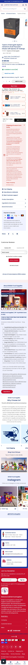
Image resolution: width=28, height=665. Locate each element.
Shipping (4, 62)
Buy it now (14, 86)
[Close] (24, 125)
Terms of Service (15, 654)
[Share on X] (13, 234)
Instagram (14, 480)
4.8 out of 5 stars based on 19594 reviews (14, 274)
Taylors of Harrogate (13, 51)
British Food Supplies (11, 657)
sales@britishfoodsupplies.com (14, 554)
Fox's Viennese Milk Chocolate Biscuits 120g (15, 106)
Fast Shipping (8, 189)
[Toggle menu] (2, 5)
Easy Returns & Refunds (11, 192)
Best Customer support (11, 195)
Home (3, 13)
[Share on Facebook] (8, 234)
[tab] (13, 286)
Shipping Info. (19, 651)
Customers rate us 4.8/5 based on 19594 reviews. (14, 634)
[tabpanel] (14, 341)
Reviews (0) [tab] (8, 248)
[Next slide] (17, 41)
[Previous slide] (12, 41)
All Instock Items (11, 13)
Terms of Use (20, 584)
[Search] (25, 9)
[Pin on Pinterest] (17, 234)
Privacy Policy (5, 654)
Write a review (14, 260)
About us (3, 651)
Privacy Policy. (4, 585)
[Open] (3, 661)
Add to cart (20, 120)
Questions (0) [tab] (20, 248)
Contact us (11, 651)
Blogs (23, 654)
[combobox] (14, 9)
